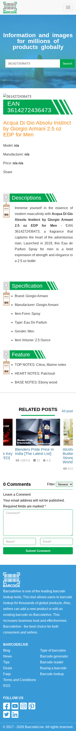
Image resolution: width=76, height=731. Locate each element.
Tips (6, 662)
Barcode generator (54, 656)
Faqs (7, 674)
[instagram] (23, 706)
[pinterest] (31, 706)
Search (67, 63)
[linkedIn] (15, 714)
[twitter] (6, 714)
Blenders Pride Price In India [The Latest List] (34, 451)
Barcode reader (51, 662)
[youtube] (15, 706)
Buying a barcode (53, 668)
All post (67, 411)
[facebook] (6, 706)
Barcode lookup (52, 674)
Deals (7, 668)
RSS (6, 686)
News (7, 656)
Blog (6, 650)
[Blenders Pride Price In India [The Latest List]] (38, 432)
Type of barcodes (53, 650)
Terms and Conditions (19, 680)
